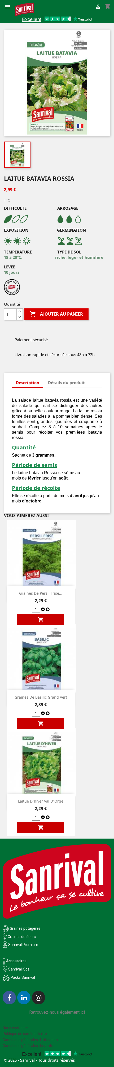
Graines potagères (25, 928)
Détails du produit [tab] (66, 382)
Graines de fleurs (22, 937)
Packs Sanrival (23, 977)
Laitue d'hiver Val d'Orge (40, 801)
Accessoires (16, 961)
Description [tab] (27, 382)
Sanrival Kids (18, 969)
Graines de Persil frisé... (40, 593)
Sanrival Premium (23, 945)
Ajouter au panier (56, 314)
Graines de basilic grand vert (41, 697)
